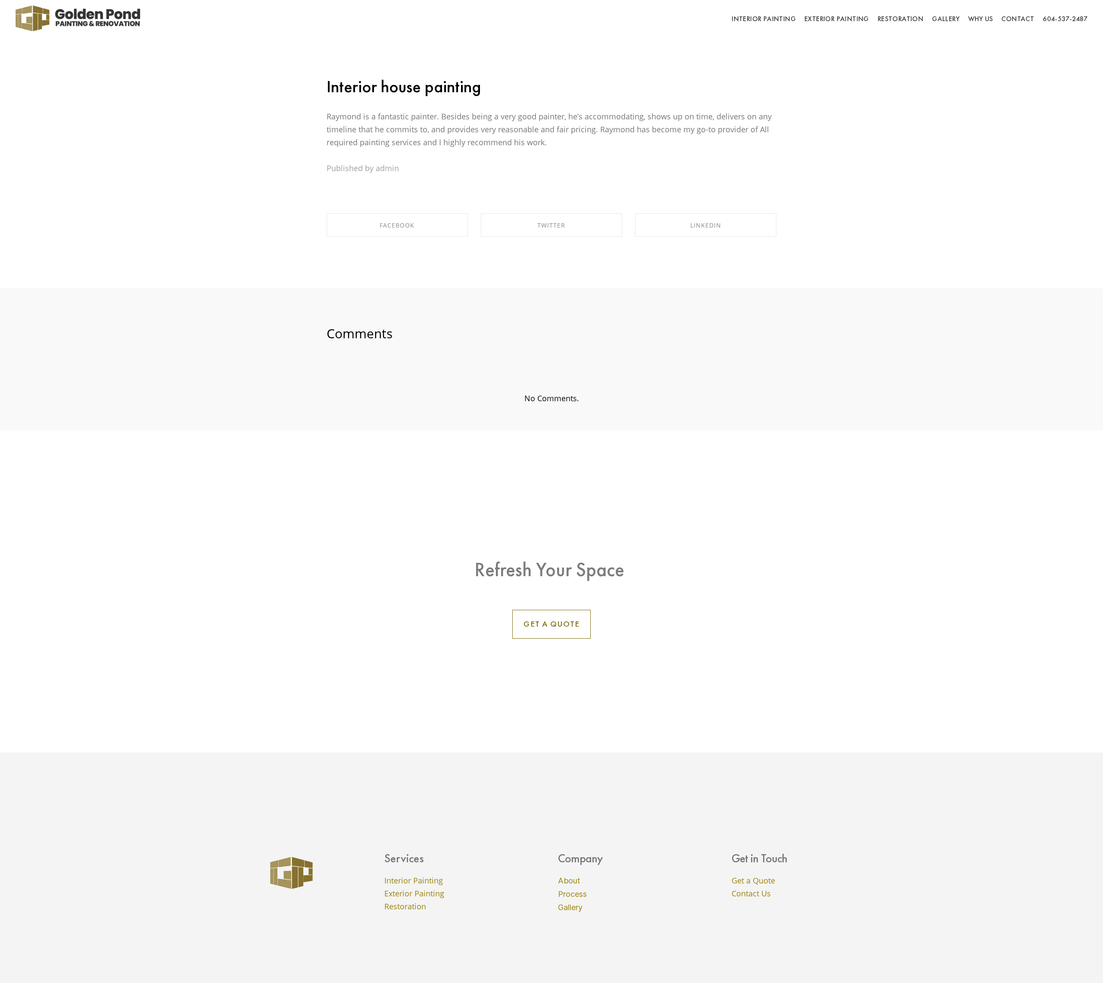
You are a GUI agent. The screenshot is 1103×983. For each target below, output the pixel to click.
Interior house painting (404, 86)
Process (572, 894)
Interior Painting (413, 880)
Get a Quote (753, 880)
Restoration (405, 906)
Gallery (570, 907)
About (569, 880)
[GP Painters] (80, 18)
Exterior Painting (414, 893)
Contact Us (751, 893)
